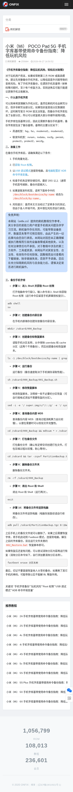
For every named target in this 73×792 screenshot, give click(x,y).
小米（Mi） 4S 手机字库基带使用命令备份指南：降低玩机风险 (37, 654)
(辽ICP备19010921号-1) (49, 785)
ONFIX (14, 4)
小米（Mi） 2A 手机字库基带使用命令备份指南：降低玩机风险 (37, 616)
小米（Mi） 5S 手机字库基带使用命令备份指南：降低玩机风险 (37, 673)
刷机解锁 (38, 29)
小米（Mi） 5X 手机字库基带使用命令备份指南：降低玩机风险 (37, 692)
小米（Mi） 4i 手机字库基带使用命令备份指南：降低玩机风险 (37, 644)
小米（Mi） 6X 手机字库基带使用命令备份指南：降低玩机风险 (37, 701)
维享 (33, 785)
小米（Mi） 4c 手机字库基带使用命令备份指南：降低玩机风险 (37, 635)
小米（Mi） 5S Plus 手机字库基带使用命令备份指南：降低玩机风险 (37, 682)
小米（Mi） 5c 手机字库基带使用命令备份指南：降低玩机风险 (37, 663)
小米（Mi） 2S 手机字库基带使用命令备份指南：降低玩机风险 (37, 625)
